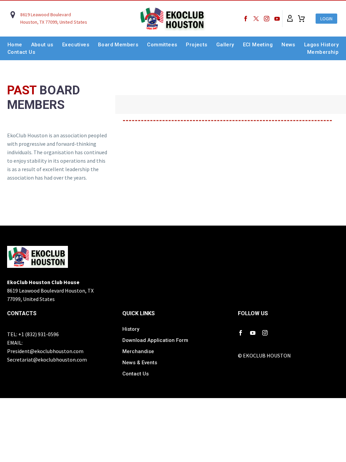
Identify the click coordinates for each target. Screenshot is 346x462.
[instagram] (265, 333)
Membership (323, 52)
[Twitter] (256, 18)
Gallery (225, 45)
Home (14, 45)
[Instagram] (266, 18)
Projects (196, 45)
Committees (162, 45)
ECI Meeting (258, 45)
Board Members (118, 45)
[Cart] (301, 19)
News (288, 45)
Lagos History (321, 45)
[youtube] (252, 333)
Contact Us (21, 52)
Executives (75, 45)
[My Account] (290, 19)
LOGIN (326, 19)
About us (42, 45)
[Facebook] (245, 18)
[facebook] (240, 333)
